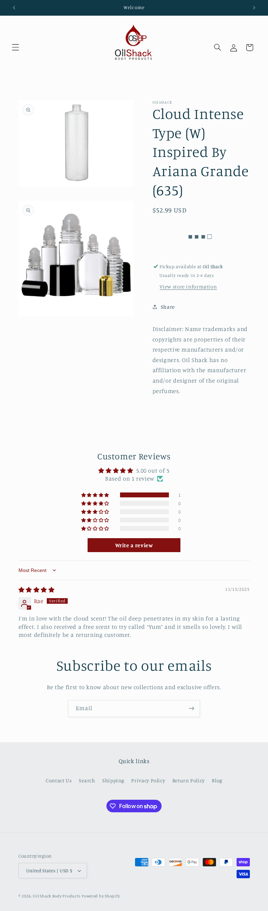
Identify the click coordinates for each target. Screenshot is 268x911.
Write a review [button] (134, 545)
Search (87, 780)
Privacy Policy (148, 780)
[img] (36, 589)
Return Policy (188, 780)
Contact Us (59, 780)
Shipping (113, 780)
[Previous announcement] (14, 7)
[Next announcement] (254, 7)
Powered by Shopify (101, 896)
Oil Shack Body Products (56, 896)
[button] (15, 47)
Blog (217, 780)
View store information (188, 286)
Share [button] (168, 307)
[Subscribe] (192, 708)
